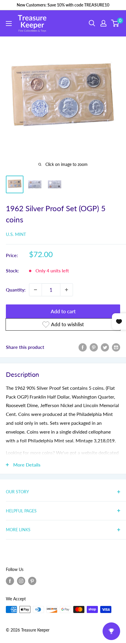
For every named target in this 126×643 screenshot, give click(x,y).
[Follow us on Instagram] (21, 581)
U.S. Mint (16, 234)
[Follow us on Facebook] (10, 581)
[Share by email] (116, 347)
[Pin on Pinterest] (94, 347)
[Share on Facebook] (83, 347)
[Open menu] (9, 23)
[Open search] (92, 23)
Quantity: (15, 289)
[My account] (103, 23)
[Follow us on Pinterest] (32, 581)
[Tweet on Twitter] (105, 347)
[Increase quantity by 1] (66, 290)
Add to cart (63, 311)
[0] (115, 23)
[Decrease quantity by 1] (35, 290)
